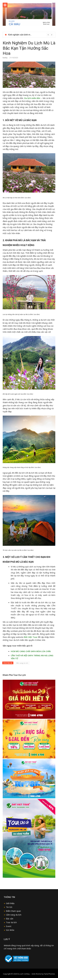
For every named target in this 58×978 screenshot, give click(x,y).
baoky (5, 57)
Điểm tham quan (13, 911)
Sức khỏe (10, 930)
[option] (30, 34)
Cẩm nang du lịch (22, 663)
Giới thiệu (10, 903)
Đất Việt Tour (30, 637)
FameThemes (49, 974)
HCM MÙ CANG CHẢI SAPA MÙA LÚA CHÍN (31, 651)
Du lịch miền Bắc (32, 98)
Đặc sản (9, 918)
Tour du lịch (11, 922)
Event (8, 926)
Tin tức (9, 907)
